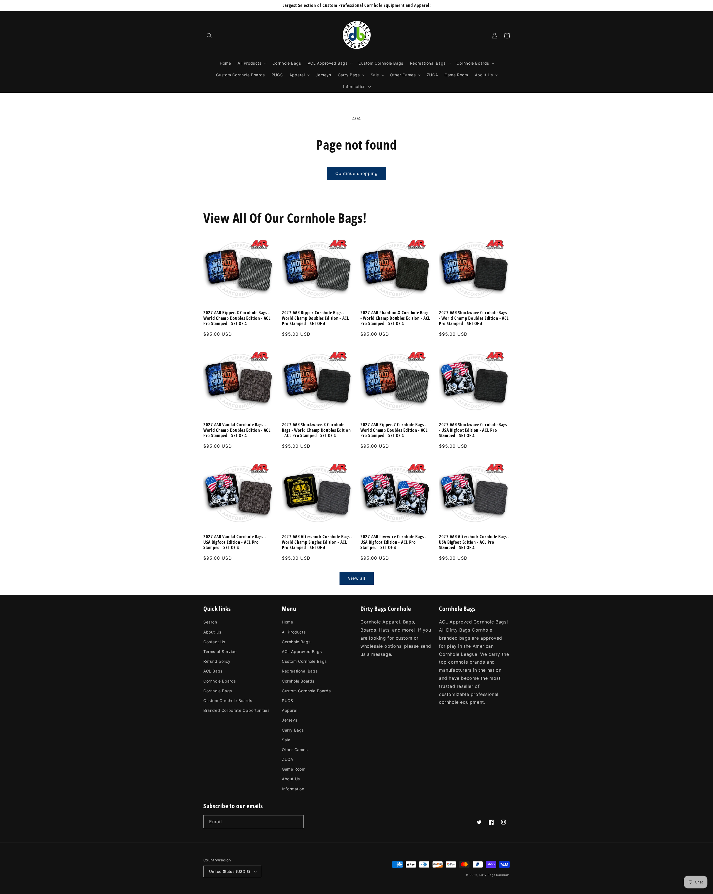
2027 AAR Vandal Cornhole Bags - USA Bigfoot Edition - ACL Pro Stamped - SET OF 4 (234, 542)
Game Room (293, 769)
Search (210, 622)
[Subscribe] (297, 821)
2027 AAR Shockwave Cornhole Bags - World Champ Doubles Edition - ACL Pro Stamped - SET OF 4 (474, 318)
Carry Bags (293, 730)
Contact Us (214, 641)
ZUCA (287, 759)
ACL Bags (213, 671)
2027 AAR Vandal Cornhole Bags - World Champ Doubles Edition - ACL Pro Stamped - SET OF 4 (237, 430)
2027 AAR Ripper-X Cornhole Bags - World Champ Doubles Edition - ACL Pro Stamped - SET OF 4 (237, 318)
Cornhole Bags (217, 690)
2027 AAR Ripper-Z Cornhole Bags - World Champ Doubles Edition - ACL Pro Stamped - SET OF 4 (394, 430)
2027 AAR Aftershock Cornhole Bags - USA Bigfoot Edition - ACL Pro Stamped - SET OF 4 (474, 542)
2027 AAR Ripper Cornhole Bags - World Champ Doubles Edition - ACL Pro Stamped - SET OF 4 (315, 318)
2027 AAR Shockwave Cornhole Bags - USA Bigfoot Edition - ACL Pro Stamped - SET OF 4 (473, 430)
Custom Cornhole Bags (304, 661)
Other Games (295, 749)
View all (356, 578)
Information (293, 788)
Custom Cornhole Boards (227, 700)
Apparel (289, 710)
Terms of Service (220, 651)
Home (287, 622)
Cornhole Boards (219, 681)
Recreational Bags (300, 671)
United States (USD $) (229, 871)
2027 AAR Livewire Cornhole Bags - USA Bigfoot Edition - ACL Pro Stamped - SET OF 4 (393, 542)
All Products (294, 632)
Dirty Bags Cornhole (494, 874)
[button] (209, 36)
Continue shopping (356, 173)
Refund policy (217, 661)
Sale (286, 739)
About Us (212, 632)
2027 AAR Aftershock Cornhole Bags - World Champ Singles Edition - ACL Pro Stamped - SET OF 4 (317, 542)
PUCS (287, 700)
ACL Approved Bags (302, 651)
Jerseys (289, 720)
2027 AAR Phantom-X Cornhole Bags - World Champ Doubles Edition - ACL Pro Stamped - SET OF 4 (395, 318)
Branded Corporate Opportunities (236, 710)
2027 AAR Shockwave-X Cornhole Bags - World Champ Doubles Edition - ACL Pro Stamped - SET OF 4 (316, 430)
